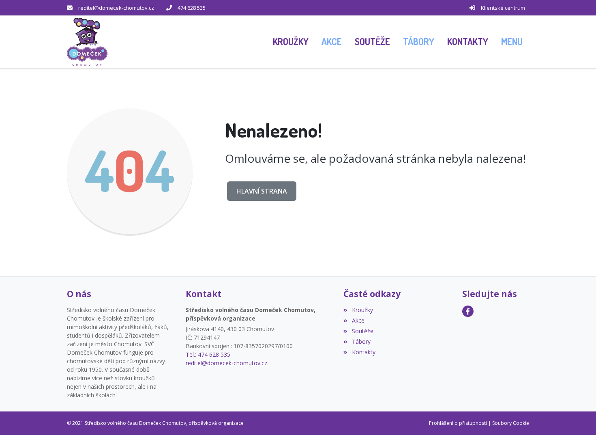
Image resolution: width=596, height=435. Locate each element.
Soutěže (362, 331)
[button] (512, 42)
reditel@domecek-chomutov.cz (116, 7)
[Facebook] (468, 311)
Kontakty (363, 352)
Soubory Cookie (510, 423)
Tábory (361, 341)
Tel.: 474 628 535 (208, 354)
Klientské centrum (503, 7)
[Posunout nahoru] (578, 417)
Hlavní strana (261, 191)
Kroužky (362, 310)
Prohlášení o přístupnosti (458, 423)
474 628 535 (192, 7)
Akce (358, 320)
